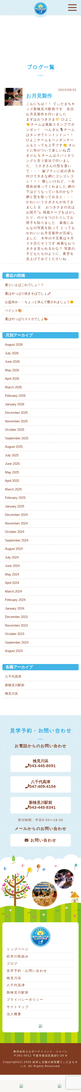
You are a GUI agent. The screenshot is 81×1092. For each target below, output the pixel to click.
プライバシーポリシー (25, 999)
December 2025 (16, 412)
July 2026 (12, 353)
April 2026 (12, 378)
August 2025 (14, 446)
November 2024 (16, 523)
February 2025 (15, 497)
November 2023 (16, 625)
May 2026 (12, 370)
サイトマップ (18, 1007)
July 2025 (12, 455)
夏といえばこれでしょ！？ (24, 285)
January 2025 (14, 506)
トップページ (18, 949)
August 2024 (14, 549)
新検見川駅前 (14, 685)
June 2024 (12, 566)
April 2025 (12, 480)
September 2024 (16, 540)
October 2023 (14, 634)
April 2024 (12, 583)
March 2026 (13, 387)
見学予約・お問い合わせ (27, 970)
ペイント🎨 (13, 310)
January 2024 (14, 608)
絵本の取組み (18, 956)
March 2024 (13, 591)
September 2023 (16, 642)
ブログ (12, 963)
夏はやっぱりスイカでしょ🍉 (26, 319)
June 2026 (12, 361)
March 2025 (13, 489)
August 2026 (14, 344)
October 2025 (14, 429)
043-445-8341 (42, 805)
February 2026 (15, 395)
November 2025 (16, 421)
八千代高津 (13, 676)
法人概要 (14, 1014)
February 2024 (15, 600)
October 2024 (14, 532)
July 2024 (12, 557)
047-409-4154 (42, 784)
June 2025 (12, 463)
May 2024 (12, 574)
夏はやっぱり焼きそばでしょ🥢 (28, 293)
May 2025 (12, 472)
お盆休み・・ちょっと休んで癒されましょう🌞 (39, 302)
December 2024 (16, 514)
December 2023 (16, 617)
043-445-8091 (42, 763)
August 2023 (14, 651)
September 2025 (16, 438)
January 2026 (14, 404)
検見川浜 (11, 693)
